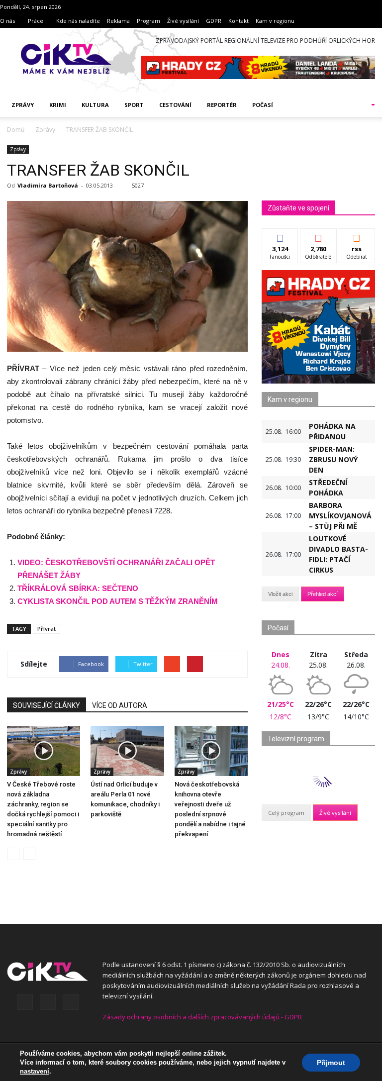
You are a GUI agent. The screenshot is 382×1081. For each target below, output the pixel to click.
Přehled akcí (322, 594)
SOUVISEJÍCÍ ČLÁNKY (46, 705)
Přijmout (331, 1063)
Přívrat (46, 628)
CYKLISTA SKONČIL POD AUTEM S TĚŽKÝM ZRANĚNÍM (117, 601)
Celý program (286, 812)
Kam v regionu (275, 20)
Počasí (262, 104)
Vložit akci (280, 594)
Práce (35, 20)
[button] (360, 105)
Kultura (95, 104)
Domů (15, 129)
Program (148, 20)
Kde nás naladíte (78, 20)
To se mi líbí (280, 239)
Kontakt (238, 20)
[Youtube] (71, 1002)
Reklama (118, 20)
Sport (134, 104)
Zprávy (22, 104)
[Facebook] (25, 1002)
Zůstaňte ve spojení (298, 208)
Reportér (222, 104)
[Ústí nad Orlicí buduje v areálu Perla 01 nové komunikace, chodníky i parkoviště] (127, 751)
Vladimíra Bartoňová (47, 185)
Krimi (57, 104)
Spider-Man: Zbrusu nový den (333, 459)
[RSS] (48, 1002)
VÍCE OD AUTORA (119, 705)
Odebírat (318, 236)
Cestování (175, 104)
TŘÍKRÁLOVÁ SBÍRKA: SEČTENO (77, 588)
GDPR (213, 20)
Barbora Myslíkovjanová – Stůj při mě (340, 515)
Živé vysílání (183, 20)
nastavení (34, 1071)
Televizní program (296, 739)
